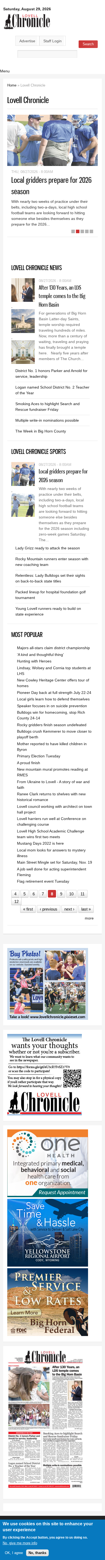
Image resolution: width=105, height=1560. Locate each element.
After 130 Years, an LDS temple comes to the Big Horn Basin (62, 296)
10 (71, 894)
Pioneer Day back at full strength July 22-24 (54, 692)
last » (86, 909)
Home (11, 85)
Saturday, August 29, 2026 (27, 9)
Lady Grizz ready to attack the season (47, 548)
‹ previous (48, 909)
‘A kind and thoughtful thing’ (40, 654)
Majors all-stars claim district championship (53, 648)
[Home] (27, 29)
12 (16, 901)
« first (28, 909)
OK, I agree (14, 1553)
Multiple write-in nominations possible (47, 420)
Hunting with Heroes (34, 661)
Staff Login (52, 41)
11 (82, 894)
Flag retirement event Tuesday (43, 881)
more (89, 918)
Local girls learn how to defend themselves (53, 699)
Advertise (27, 41)
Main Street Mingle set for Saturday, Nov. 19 (54, 862)
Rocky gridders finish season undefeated (51, 725)
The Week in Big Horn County (40, 431)
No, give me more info (20, 1543)
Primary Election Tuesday (38, 756)
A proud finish (28, 763)
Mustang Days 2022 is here (40, 843)
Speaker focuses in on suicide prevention (52, 706)
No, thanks (37, 1553)
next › (69, 909)
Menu (5, 71)
